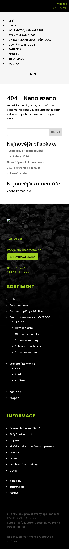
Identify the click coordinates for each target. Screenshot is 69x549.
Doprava (15, 440)
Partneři (15, 493)
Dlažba (19, 322)
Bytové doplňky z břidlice (26, 311)
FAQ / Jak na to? (21, 434)
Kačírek (20, 380)
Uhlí (12, 299)
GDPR (13, 470)
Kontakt (15, 452)
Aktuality (15, 481)
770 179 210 (14, 239)
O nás (13, 458)
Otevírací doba (22, 257)
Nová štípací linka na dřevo (25, 162)
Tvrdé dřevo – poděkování (25, 151)
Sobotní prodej (17, 173)
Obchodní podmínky (24, 464)
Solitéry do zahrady (28, 346)
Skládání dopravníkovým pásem (32, 446)
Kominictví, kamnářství (25, 428)
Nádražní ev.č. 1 (17, 268)
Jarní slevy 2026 (18, 156)
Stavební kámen (26, 352)
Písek (18, 368)
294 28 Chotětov (18, 272)
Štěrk (18, 374)
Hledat (55, 132)
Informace (17, 487)
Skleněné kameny (26, 340)
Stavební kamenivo (22, 364)
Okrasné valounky (27, 334)
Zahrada (15, 392)
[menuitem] (11, 21)
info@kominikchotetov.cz (24, 250)
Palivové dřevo (19, 305)
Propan (14, 398)
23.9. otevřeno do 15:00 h (23, 168)
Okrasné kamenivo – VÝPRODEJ (30, 317)
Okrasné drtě (24, 328)
